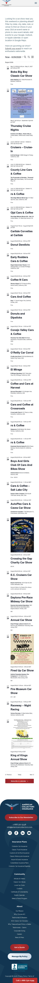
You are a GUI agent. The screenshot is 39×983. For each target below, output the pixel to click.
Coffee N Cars (19, 279)
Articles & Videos (19, 878)
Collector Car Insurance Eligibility (19, 866)
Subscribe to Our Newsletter (21, 817)
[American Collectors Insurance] (6, 2)
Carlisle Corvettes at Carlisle (21, 233)
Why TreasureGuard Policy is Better (19, 924)
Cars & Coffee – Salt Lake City (20, 487)
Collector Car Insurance (19, 846)
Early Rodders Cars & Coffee (19, 259)
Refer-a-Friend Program (19, 898)
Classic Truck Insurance (19, 849)
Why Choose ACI (19, 914)
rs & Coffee (17, 194)
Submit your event (13, 48)
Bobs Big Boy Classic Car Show (21, 73)
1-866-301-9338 (19, 824)
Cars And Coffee (21, 296)
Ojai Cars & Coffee (22, 212)
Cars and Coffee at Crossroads (22, 406)
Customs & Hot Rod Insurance (19, 853)
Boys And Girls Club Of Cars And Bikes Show (21, 465)
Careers (19, 934)
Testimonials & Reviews (19, 917)
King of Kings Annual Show (19, 757)
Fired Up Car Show (22, 670)
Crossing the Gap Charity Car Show (21, 560)
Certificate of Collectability (19, 892)
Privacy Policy (22, 976)
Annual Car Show (21, 620)
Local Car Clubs (19, 885)
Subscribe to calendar (18, 781)
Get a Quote (19, 947)
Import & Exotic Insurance (19, 859)
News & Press (19, 937)
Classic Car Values (20, 882)
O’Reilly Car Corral (22, 352)
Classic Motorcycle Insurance (19, 856)
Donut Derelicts (20, 244)
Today (19, 774)
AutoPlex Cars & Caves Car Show (21, 506)
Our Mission (19, 911)
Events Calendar (19, 895)
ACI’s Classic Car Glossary (19, 921)
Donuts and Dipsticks (18, 315)
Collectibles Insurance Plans (19, 863)
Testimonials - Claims (19, 927)
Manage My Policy (19, 956)
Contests (19, 888)
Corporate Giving (19, 931)
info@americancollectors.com (19, 827)
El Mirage (16, 369)
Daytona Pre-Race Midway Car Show (22, 599)
